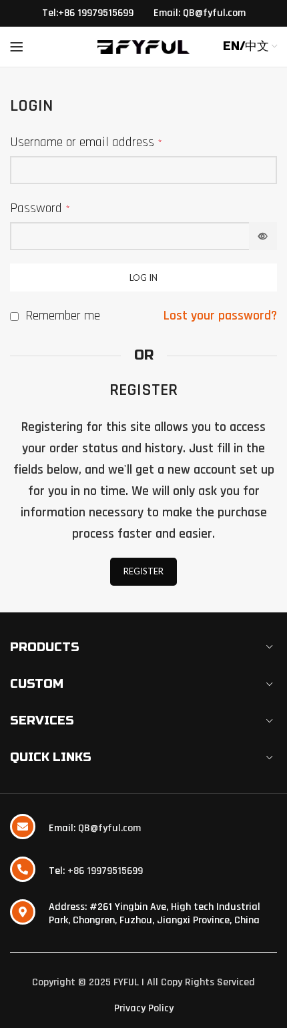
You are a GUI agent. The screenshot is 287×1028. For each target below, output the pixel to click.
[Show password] (263, 236)
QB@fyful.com (109, 828)
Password (40, 208)
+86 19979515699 (105, 871)
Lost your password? (220, 315)
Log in (143, 277)
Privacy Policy (144, 1008)
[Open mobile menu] (16, 46)
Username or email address (86, 142)
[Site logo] (143, 46)
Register (143, 571)
